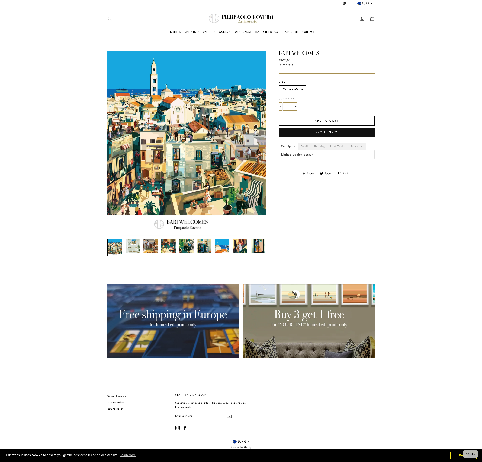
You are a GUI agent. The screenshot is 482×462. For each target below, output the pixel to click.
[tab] (288, 146)
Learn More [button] (128, 455)
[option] (186, 143)
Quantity (287, 98)
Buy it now (327, 132)
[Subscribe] (229, 415)
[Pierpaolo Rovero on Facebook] (185, 428)
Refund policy (115, 408)
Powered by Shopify (241, 447)
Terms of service (116, 396)
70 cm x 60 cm (292, 89)
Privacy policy (115, 402)
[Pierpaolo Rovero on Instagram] (177, 428)
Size (282, 82)
